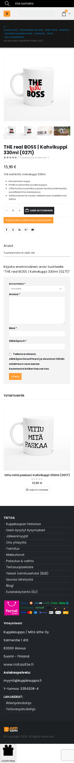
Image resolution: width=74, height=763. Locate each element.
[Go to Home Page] (4, 26)
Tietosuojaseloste (19, 567)
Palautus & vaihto (20, 561)
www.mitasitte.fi (18, 664)
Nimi (13, 328)
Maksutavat (15, 555)
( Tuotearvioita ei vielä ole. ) (33, 157)
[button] (7, 3)
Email (32, 229)
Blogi (9, 585)
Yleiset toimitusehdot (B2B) (27, 573)
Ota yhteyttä (16, 542)
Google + (26, 229)
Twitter (13, 229)
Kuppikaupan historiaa (23, 524)
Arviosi (14, 294)
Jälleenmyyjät (17, 536)
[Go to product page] (37, 437)
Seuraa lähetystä (19, 579)
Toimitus (12, 548)
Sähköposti (18, 341)
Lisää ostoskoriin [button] (38, 490)
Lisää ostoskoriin (41, 210)
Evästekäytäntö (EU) (22, 592)
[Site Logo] (37, 14)
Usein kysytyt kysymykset (25, 530)
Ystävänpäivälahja (20, 709)
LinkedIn (19, 229)
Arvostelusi (17, 283)
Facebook (6, 229)
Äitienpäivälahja (18, 703)
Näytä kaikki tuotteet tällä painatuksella (28, 220)
